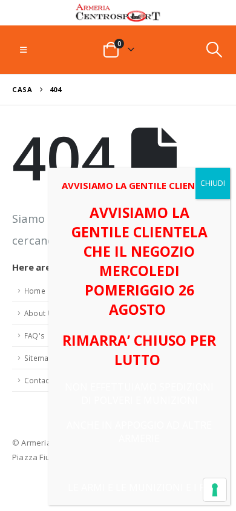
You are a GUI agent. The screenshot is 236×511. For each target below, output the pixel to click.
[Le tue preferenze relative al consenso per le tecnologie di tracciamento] (214, 489)
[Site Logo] (118, 12)
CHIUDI (212, 183)
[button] (23, 49)
